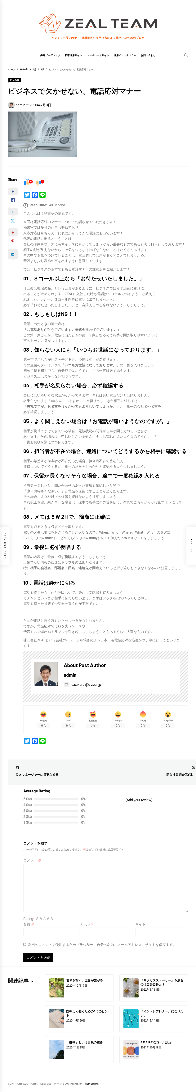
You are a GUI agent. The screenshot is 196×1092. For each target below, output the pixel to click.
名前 (28, 924)
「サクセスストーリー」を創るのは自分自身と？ (161, 982)
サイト (140, 924)
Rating (29, 919)
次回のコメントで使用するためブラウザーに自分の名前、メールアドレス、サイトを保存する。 (102, 945)
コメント (32, 860)
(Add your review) (139, 800)
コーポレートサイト (98, 55)
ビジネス (14, 80)
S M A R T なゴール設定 (156, 1042)
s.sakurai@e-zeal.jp (86, 685)
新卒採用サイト (73, 55)
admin (20, 105)
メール (86, 924)
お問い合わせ (148, 55)
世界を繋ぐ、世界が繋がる (84, 980)
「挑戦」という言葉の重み (84, 1042)
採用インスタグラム (125, 55)
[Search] (186, 55)
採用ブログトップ (50, 55)
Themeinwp (90, 1083)
